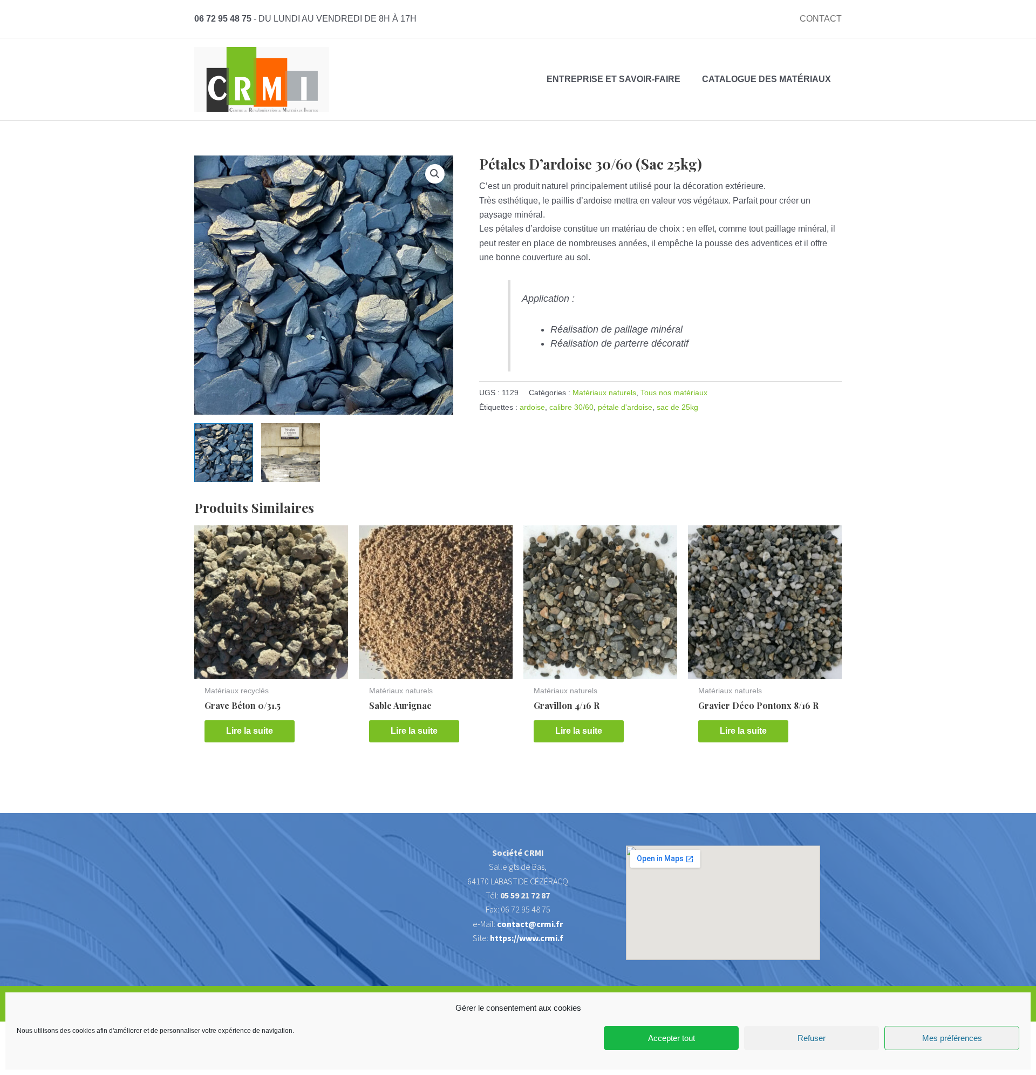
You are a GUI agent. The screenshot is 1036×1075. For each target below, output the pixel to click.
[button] (435, 174)
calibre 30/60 (571, 407)
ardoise (532, 407)
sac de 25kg (677, 407)
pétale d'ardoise (625, 407)
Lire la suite (249, 730)
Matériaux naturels (604, 392)
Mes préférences (952, 1038)
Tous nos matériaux (673, 392)
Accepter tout (671, 1038)
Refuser (812, 1038)
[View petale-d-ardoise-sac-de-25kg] (223, 452)
